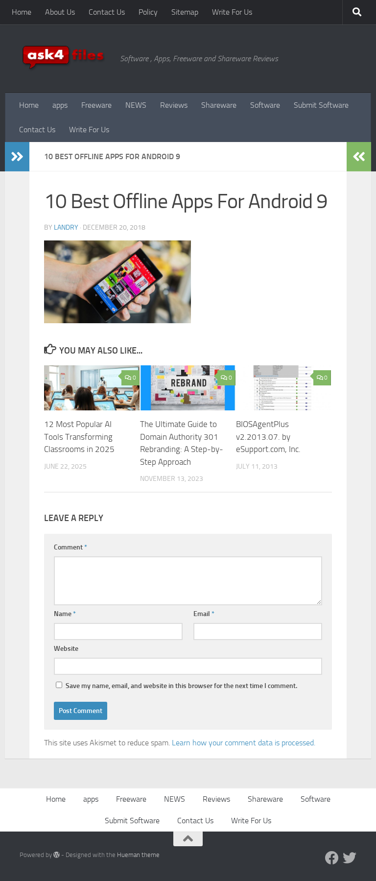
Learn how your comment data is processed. (243, 742)
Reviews (174, 105)
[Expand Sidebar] (17, 156)
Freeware (96, 105)
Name (65, 614)
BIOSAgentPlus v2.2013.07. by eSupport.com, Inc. (268, 436)
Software (265, 105)
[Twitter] (349, 858)
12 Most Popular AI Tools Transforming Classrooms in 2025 (79, 436)
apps (60, 105)
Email (203, 614)
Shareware (218, 105)
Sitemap (184, 12)
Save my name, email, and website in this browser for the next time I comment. (181, 686)
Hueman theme (138, 854)
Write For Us (232, 12)
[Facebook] (332, 858)
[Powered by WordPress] (56, 855)
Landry (66, 227)
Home (21, 12)
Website (66, 648)
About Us (60, 12)
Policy (148, 12)
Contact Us (107, 12)
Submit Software (321, 105)
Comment (70, 547)
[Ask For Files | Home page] (65, 58)
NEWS (135, 105)
